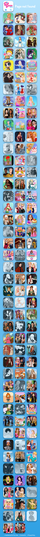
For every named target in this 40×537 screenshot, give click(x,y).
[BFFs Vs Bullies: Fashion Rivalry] (8, 528)
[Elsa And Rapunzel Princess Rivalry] (8, 255)
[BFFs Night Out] (32, 208)
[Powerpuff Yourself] (8, 65)
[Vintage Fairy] (32, 504)
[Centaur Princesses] (32, 350)
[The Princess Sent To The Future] (20, 113)
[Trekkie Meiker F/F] (32, 243)
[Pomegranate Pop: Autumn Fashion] (8, 350)
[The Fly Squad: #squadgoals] (8, 516)
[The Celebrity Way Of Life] (8, 148)
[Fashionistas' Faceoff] (32, 302)
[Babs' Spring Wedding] (20, 290)
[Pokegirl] (8, 125)
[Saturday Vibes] (20, 219)
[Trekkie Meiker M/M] (8, 172)
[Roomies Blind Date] (32, 267)
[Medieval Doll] (20, 30)
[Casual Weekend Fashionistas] (20, 196)
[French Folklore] (8, 456)
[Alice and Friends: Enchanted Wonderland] (32, 385)
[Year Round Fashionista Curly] (32, 255)
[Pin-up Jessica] (20, 136)
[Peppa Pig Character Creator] (20, 125)
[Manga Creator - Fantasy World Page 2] (20, 326)
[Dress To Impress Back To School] (8, 219)
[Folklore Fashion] (20, 42)
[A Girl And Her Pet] (8, 18)
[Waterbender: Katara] (20, 243)
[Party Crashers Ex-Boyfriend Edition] (32, 421)
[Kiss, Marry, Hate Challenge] (20, 208)
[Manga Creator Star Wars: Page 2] (8, 468)
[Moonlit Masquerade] (8, 42)
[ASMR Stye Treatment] (32, 409)
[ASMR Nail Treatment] (20, 433)
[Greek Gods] (32, 433)
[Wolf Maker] (32, 492)
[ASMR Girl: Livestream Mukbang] (8, 53)
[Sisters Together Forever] (20, 160)
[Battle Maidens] (8, 113)
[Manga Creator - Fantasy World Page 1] (32, 338)
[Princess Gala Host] (8, 136)
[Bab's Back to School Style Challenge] (8, 492)
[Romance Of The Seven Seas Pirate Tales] (20, 504)
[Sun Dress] (20, 492)
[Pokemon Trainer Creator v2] (32, 516)
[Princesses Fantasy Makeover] (20, 314)
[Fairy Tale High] (8, 89)
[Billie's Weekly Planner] (20, 338)
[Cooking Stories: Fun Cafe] (32, 219)
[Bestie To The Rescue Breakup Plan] (32, 136)
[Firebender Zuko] (32, 42)
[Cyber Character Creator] (8, 160)
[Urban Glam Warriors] (8, 480)
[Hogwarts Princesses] (32, 397)
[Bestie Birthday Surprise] (32, 113)
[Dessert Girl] (32, 77)
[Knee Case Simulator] (32, 456)
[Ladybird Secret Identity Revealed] (20, 89)
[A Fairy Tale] (32, 314)
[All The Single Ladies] (20, 148)
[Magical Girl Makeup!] (32, 196)
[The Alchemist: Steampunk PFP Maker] (8, 362)
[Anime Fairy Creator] (8, 267)
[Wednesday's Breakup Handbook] (32, 362)
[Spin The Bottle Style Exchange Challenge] (20, 362)
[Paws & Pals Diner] (20, 373)
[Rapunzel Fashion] (32, 160)
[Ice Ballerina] (20, 65)
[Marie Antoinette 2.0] (20, 302)
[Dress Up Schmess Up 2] (32, 30)
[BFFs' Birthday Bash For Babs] (8, 385)
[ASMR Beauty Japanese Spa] (20, 172)
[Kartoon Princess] (8, 338)
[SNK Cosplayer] (8, 302)
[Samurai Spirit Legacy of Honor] (32, 326)
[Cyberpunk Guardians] (8, 326)
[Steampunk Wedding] (20, 279)
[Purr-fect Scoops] (20, 421)
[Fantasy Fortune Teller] (8, 196)
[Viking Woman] (32, 373)
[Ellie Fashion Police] (20, 231)
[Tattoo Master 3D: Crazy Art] (20, 397)
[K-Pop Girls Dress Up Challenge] (20, 528)
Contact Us (23, 535)
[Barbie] (32, 101)
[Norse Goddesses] (20, 456)
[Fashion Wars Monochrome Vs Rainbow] (32, 125)
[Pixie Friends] (8, 409)
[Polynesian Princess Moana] (8, 184)
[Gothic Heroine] (8, 77)
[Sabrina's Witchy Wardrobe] (20, 267)
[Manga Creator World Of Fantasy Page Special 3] (20, 385)
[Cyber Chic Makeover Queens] (8, 445)
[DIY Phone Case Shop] (32, 53)
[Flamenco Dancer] (8, 30)
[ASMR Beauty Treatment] (8, 504)
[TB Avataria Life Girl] (8, 397)
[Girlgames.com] (5, 9)
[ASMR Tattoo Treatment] (32, 89)
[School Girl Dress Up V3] (20, 445)
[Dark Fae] (8, 290)
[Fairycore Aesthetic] (32, 290)
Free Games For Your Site (11, 535)
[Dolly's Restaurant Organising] (32, 148)
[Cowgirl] (8, 101)
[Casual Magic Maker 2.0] (32, 279)
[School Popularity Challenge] (32, 231)
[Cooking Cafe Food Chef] (20, 255)
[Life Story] (32, 445)
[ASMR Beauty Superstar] (20, 101)
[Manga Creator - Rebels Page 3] (20, 350)
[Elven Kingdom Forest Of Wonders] (20, 184)
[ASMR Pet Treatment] (20, 77)
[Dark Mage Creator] (8, 231)
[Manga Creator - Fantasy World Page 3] (8, 314)
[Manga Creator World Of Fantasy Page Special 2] (20, 409)
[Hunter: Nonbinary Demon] (32, 184)
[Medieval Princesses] (32, 480)
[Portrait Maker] (32, 18)
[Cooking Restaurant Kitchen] (20, 18)
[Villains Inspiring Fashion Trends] (32, 172)
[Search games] (10, 9)
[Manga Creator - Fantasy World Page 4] (8, 279)
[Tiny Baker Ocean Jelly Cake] (32, 65)
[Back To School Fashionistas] (8, 243)
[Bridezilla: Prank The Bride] (32, 468)
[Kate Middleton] (20, 516)
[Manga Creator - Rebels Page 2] (8, 373)
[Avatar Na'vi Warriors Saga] (8, 421)
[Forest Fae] (20, 53)
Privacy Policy (31, 535)
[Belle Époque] (8, 433)
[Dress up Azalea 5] (20, 480)
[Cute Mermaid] (8, 208)
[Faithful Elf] (20, 468)
